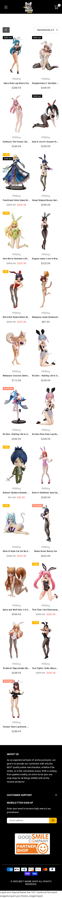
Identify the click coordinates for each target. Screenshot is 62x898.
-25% (35, 564)
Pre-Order (8, 388)
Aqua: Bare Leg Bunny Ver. (16, 83)
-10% (6, 213)
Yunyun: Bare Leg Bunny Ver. (17, 727)
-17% (35, 622)
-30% (6, 447)
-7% (5, 271)
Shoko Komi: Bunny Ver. (45, 551)
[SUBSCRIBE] (53, 820)
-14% (6, 154)
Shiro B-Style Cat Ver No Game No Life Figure (24, 551)
